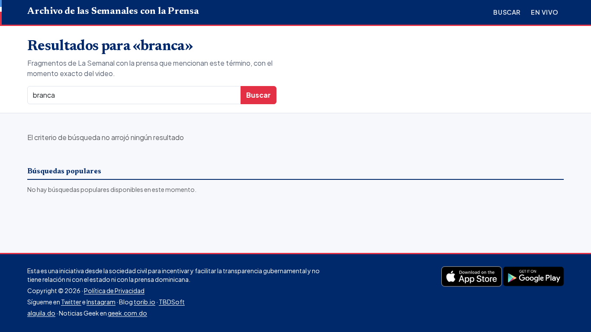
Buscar (506, 12)
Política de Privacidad (114, 290)
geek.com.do (127, 313)
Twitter (71, 302)
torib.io (144, 302)
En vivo (545, 12)
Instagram (101, 302)
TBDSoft (172, 302)
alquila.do (41, 313)
